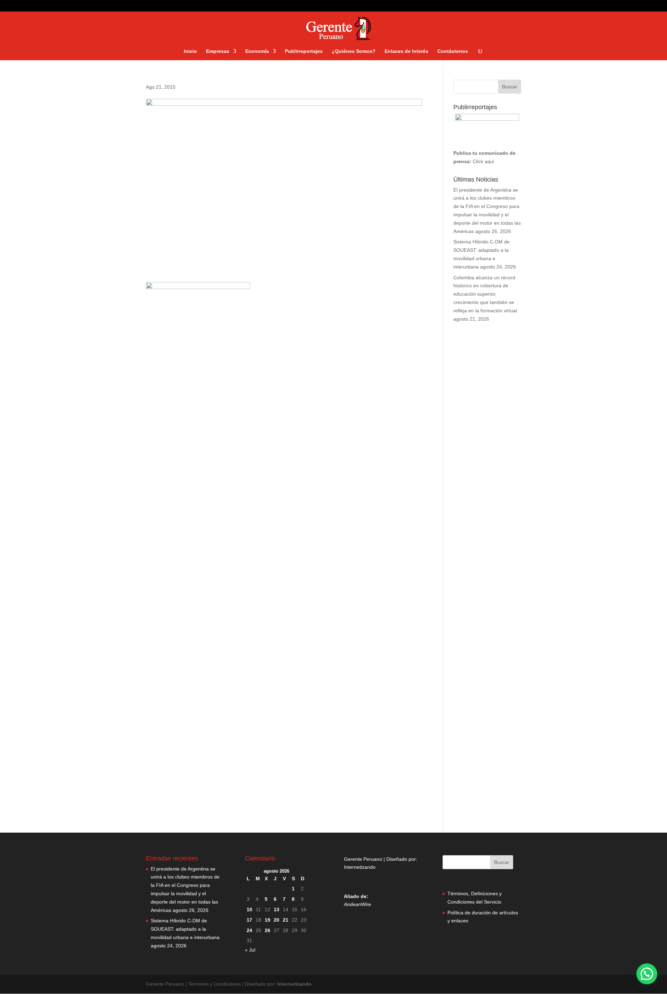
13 (276, 909)
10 (249, 909)
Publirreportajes (304, 51)
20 (276, 920)
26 (267, 930)
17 (249, 920)
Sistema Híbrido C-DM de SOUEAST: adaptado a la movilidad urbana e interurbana (185, 929)
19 (267, 920)
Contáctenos (452, 51)
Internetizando (360, 867)
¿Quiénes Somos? (354, 51)
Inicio (190, 51)
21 (285, 920)
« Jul (250, 950)
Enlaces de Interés (406, 51)
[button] (646, 973)
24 (249, 930)
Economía (257, 51)
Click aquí (483, 161)
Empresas (217, 51)
